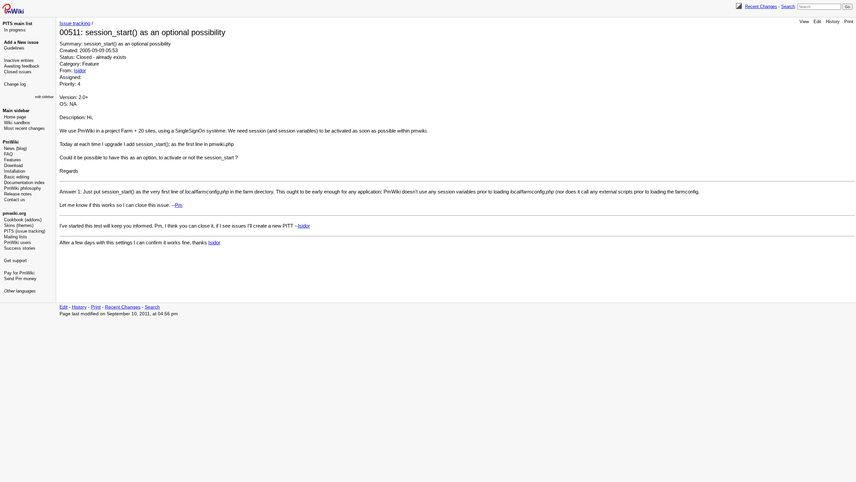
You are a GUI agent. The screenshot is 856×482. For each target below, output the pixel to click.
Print (848, 21)
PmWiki (11, 142)
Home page (15, 116)
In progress (15, 29)
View (804, 21)
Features (12, 159)
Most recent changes (24, 128)
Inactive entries (19, 60)
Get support (15, 260)
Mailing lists (15, 236)
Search (788, 6)
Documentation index (24, 182)
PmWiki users (17, 242)
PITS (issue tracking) (24, 231)
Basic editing (16, 176)
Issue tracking (75, 23)
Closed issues (17, 71)
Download (13, 165)
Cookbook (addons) (22, 219)
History (833, 21)
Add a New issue (21, 42)
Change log (15, 84)
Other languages (20, 291)
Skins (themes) (18, 225)
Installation (14, 171)
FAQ (8, 154)
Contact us (14, 199)
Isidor (80, 70)
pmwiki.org (14, 213)
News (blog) (15, 148)
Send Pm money (20, 278)
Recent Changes (761, 6)
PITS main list (17, 23)
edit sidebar (44, 97)
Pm (179, 205)
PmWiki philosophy (22, 188)
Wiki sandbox (17, 122)
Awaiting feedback (21, 66)
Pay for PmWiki (19, 272)
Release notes (18, 193)
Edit (817, 21)
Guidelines (14, 48)
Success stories (19, 248)
